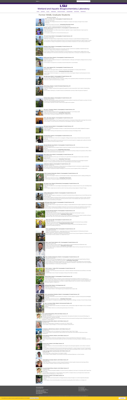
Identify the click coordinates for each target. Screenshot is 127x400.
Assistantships (70, 11)
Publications (53, 11)
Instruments (76, 11)
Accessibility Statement (40, 390)
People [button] (47, 11)
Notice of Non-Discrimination (41, 391)
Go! (89, 1)
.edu (38, 1)
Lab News (43, 11)
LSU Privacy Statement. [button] (34, 398)
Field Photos (83, 11)
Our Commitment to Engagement (42, 392)
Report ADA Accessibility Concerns (42, 389)
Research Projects (61, 11)
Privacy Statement (39, 393)
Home (38, 11)
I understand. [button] (122, 398)
